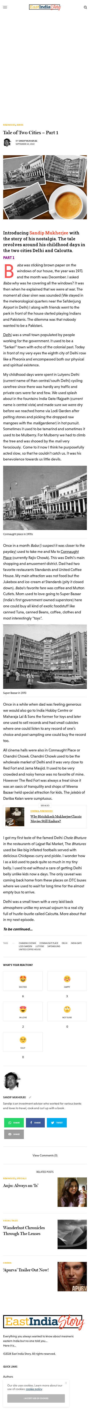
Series (20, 125)
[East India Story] (45, 7)
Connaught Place (49, 943)
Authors (8, 1376)
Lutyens (40, 946)
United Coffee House (30, 949)
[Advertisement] (45, 62)
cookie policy (34, 1389)
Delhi (7, 335)
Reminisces (9, 125)
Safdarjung (54, 946)
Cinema (35, 811)
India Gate (76, 943)
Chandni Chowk (27, 943)
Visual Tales (10, 1220)
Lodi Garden (25, 946)
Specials (21, 1178)
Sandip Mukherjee (28, 141)
